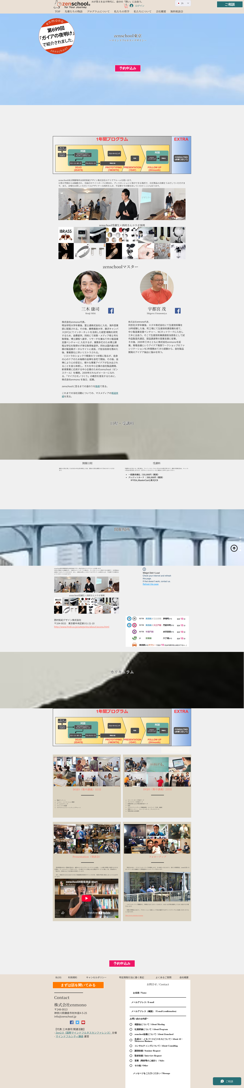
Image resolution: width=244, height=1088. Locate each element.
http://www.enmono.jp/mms (134, 915)
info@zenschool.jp (65, 1016)
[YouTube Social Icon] (83, 1022)
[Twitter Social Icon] (77, 1022)
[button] (126, 6)
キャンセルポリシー (149, 470)
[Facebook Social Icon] (111, 311)
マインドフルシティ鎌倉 (69, 1036)
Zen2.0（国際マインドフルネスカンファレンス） (84, 1032)
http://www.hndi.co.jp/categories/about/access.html (81, 626)
